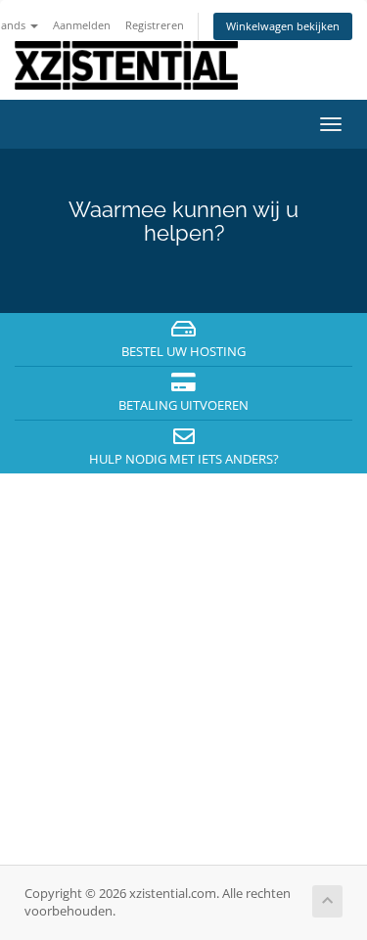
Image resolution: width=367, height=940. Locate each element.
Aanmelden (82, 25)
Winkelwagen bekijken (283, 26)
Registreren (154, 25)
